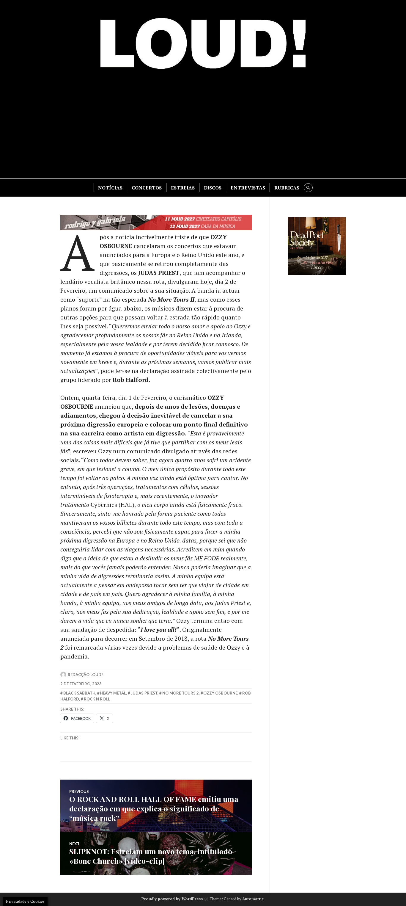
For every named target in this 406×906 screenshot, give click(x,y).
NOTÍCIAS (110, 187)
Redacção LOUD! (85, 674)
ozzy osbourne (220, 693)
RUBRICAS (286, 187)
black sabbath (79, 693)
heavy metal (113, 693)
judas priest (144, 693)
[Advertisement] (203, 128)
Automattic (253, 899)
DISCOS (212, 187)
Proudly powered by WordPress (172, 899)
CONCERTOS (147, 187)
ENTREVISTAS (248, 187)
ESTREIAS (183, 187)
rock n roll (97, 699)
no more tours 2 (180, 693)
